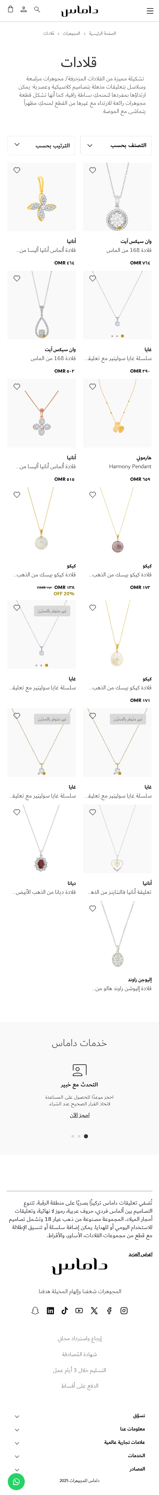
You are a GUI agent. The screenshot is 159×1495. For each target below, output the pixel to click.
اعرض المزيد (140, 1254)
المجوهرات (71, 33)
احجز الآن (79, 1115)
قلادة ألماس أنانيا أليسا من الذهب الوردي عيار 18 (48, 467)
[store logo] (79, 11)
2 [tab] (114, 228)
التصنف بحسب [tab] (128, 145)
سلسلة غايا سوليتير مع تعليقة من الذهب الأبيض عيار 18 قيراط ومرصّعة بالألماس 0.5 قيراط (118, 358)
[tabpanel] (117, 198)
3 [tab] (112, 336)
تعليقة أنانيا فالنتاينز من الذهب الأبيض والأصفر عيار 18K (119, 892)
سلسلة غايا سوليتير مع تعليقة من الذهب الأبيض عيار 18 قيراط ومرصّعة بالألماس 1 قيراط (118, 796)
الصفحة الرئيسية (102, 33)
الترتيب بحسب (52, 146)
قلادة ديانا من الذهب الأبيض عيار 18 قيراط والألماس (46, 892)
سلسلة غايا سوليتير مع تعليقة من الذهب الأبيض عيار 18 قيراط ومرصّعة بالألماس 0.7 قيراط (43, 688)
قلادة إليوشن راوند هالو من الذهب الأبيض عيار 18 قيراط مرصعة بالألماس (121, 989)
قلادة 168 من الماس (129, 250)
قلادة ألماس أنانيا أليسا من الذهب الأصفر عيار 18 (48, 250)
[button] (92, 170)
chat (16, 1481)
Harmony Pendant (130, 467)
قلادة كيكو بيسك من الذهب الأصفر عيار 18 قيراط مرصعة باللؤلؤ (120, 575)
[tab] (86, 1136)
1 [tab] (119, 227)
